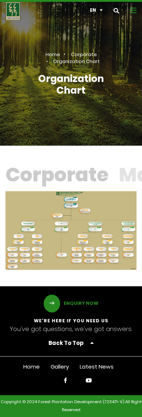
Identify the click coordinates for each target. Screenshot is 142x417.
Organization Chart (76, 62)
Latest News (97, 367)
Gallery (60, 367)
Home (53, 55)
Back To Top (66, 343)
